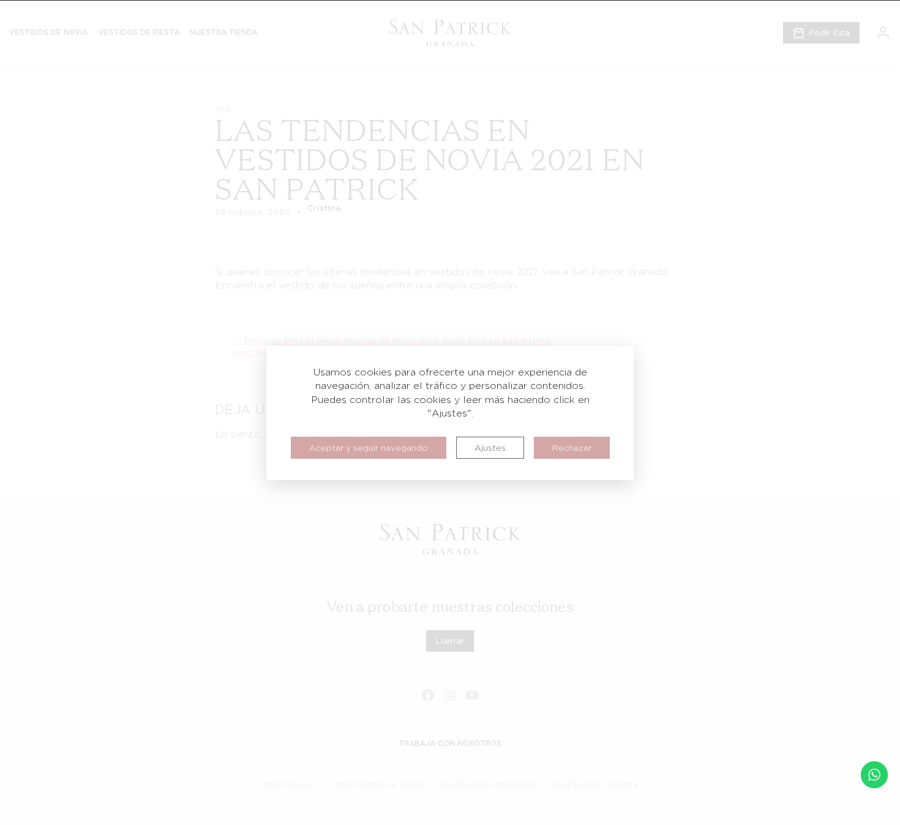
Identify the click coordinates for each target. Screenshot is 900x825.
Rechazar (571, 448)
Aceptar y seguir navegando (368, 448)
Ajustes (490, 448)
